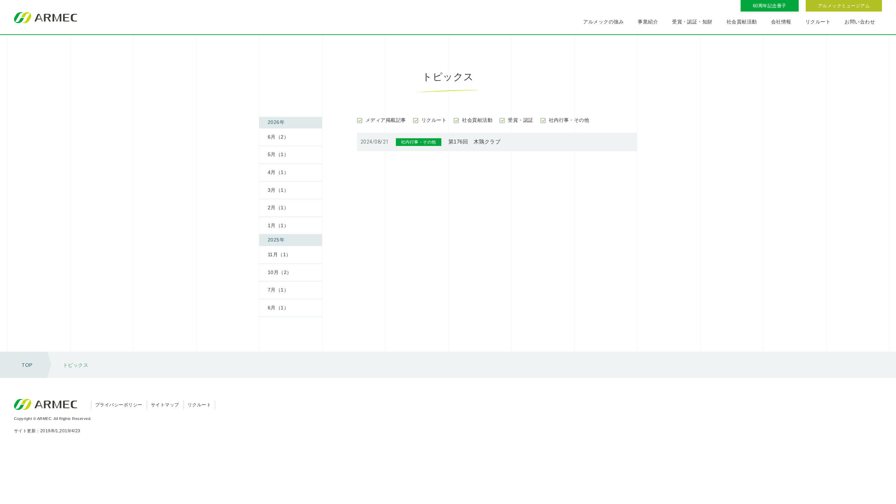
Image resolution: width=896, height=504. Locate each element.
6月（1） (278, 307)
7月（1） (278, 290)
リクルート (818, 21)
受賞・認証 (520, 120)
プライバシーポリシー (118, 404)
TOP (27, 365)
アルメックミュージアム (844, 5)
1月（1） (278, 225)
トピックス (75, 365)
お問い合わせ (860, 21)
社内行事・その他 (569, 120)
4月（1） (278, 172)
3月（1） (278, 190)
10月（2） (280, 272)
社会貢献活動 (742, 21)
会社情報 (781, 21)
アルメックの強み (603, 21)
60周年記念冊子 (769, 5)
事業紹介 (648, 21)
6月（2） (278, 137)
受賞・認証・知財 (692, 21)
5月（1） (278, 154)
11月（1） (279, 254)
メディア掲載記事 (385, 120)
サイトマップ (165, 404)
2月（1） (278, 207)
